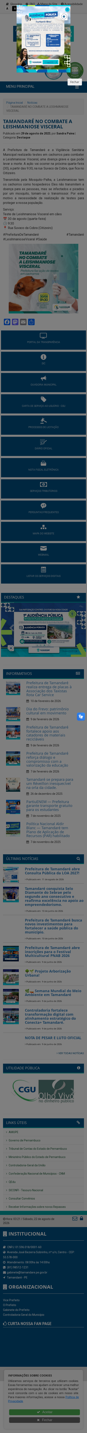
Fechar (74, 82)
